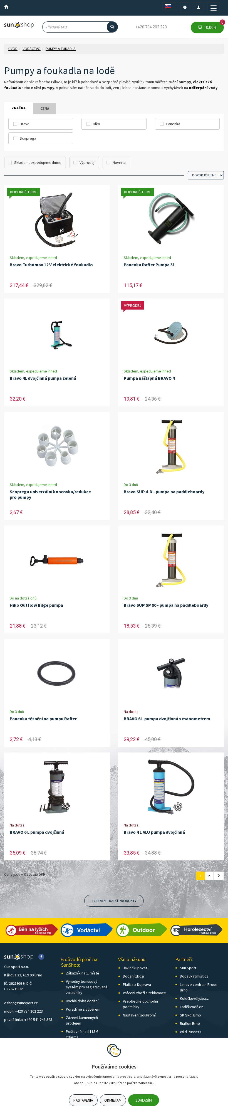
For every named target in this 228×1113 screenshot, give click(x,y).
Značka (19, 107)
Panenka (173, 123)
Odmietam (113, 1100)
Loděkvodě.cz (191, 1006)
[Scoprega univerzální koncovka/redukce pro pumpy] (57, 447)
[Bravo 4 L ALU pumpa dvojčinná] (171, 787)
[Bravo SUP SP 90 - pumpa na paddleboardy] (171, 560)
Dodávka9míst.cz (194, 976)
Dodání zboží (133, 976)
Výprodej (87, 162)
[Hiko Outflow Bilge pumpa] (57, 560)
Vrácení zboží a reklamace (144, 992)
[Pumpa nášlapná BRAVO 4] (171, 333)
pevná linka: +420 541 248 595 (28, 1019)
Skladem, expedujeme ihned (37, 162)
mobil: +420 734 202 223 (23, 1011)
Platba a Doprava (137, 984)
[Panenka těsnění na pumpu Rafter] (57, 674)
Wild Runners (190, 1031)
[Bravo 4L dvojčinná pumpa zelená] (57, 333)
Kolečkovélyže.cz (194, 998)
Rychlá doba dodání (82, 1000)
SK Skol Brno (190, 1015)
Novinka (119, 162)
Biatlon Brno (190, 1023)
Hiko (96, 123)
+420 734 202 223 (151, 27)
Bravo (24, 123)
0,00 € (214, 26)
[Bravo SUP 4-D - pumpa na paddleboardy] (171, 447)
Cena (44, 108)
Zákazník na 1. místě (82, 973)
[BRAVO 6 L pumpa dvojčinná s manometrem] (171, 674)
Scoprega (28, 138)
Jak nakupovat (135, 967)
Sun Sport (188, 967)
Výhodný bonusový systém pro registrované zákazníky (87, 987)
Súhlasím (143, 1100)
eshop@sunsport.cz (21, 1002)
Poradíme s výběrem (83, 1009)
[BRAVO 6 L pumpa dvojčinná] (57, 787)
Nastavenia (83, 1100)
